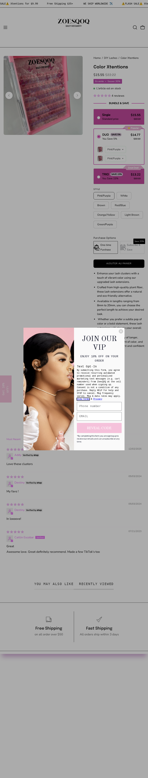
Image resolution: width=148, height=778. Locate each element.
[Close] (121, 331)
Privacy (97, 399)
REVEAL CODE (99, 428)
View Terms (83, 399)
